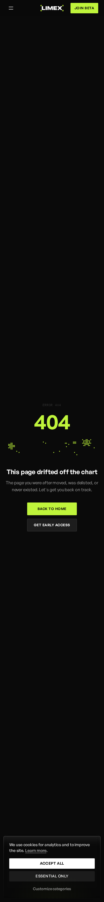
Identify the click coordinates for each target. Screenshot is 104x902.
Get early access (52, 525)
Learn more (35, 850)
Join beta (84, 8)
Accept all (52, 863)
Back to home (52, 509)
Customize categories (52, 888)
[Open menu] (11, 8)
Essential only (52, 876)
